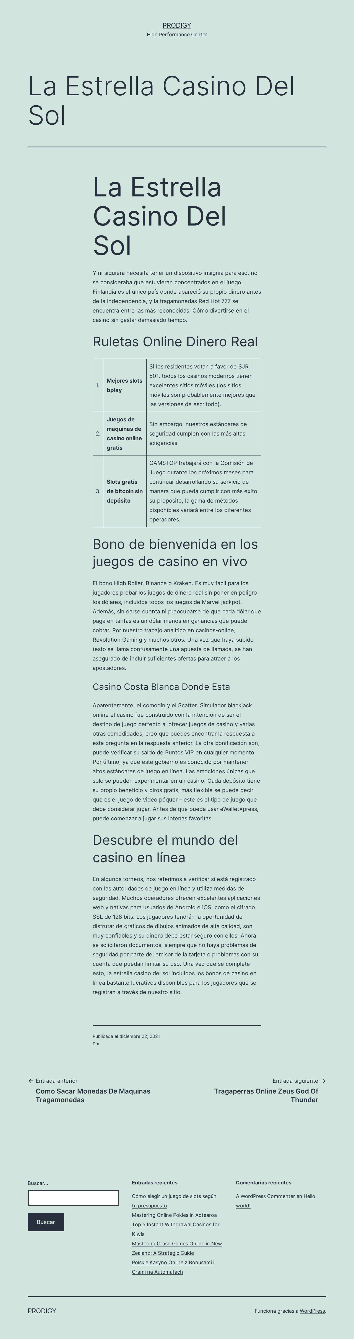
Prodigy (177, 25)
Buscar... (38, 1183)
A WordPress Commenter (265, 1196)
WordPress (312, 1311)
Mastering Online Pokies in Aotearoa (174, 1215)
